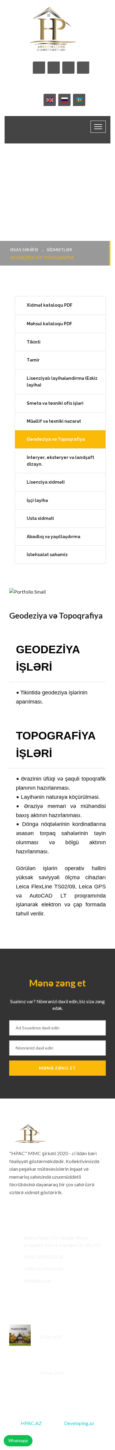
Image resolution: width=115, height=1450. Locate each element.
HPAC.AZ (31, 1423)
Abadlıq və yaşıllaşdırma (53, 536)
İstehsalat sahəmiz (47, 554)
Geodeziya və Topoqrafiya (56, 439)
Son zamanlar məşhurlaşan (67, 1328)
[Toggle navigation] (98, 127)
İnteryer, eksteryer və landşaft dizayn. (60, 461)
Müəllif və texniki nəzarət (54, 421)
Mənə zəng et (57, 1068)
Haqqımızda (70, 1434)
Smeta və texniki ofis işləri (55, 403)
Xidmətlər (59, 249)
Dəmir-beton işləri (59, 1364)
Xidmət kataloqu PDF (50, 305)
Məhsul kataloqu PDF (50, 323)
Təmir (33, 360)
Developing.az (79, 1423)
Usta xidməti (40, 518)
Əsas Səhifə (24, 249)
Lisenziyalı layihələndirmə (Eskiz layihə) (62, 381)
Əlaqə (97, 1434)
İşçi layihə (37, 500)
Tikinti (33, 342)
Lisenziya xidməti (46, 482)
